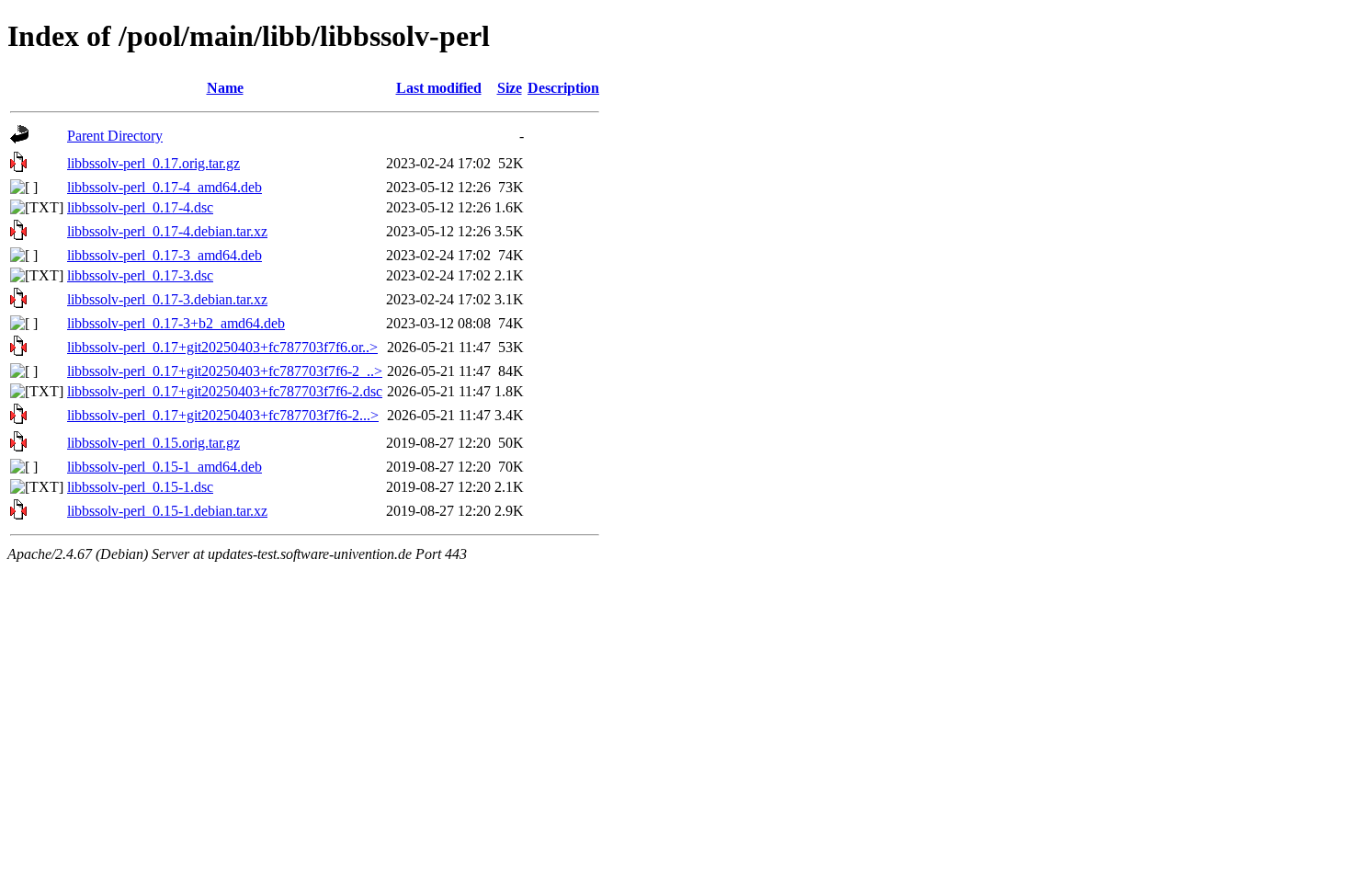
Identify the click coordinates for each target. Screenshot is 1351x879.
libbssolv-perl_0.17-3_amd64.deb (164, 255)
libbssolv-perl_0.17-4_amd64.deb (164, 187)
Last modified (439, 88)
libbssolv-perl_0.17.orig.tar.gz (153, 163)
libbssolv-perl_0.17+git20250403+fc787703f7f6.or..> (222, 347)
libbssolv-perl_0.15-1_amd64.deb (164, 466)
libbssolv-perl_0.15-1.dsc (140, 487)
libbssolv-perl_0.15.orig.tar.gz (153, 443)
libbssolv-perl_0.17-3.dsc (140, 275)
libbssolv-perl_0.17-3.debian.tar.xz (167, 299)
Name (225, 88)
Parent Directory (115, 135)
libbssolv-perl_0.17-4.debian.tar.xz (167, 231)
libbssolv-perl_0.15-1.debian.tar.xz (167, 511)
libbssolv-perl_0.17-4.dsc (140, 207)
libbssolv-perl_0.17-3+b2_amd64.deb (176, 323)
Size (509, 88)
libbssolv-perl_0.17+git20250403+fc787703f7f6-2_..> (224, 371)
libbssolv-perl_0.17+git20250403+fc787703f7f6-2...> (223, 415)
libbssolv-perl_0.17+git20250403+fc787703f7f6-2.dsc (224, 391)
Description (563, 88)
